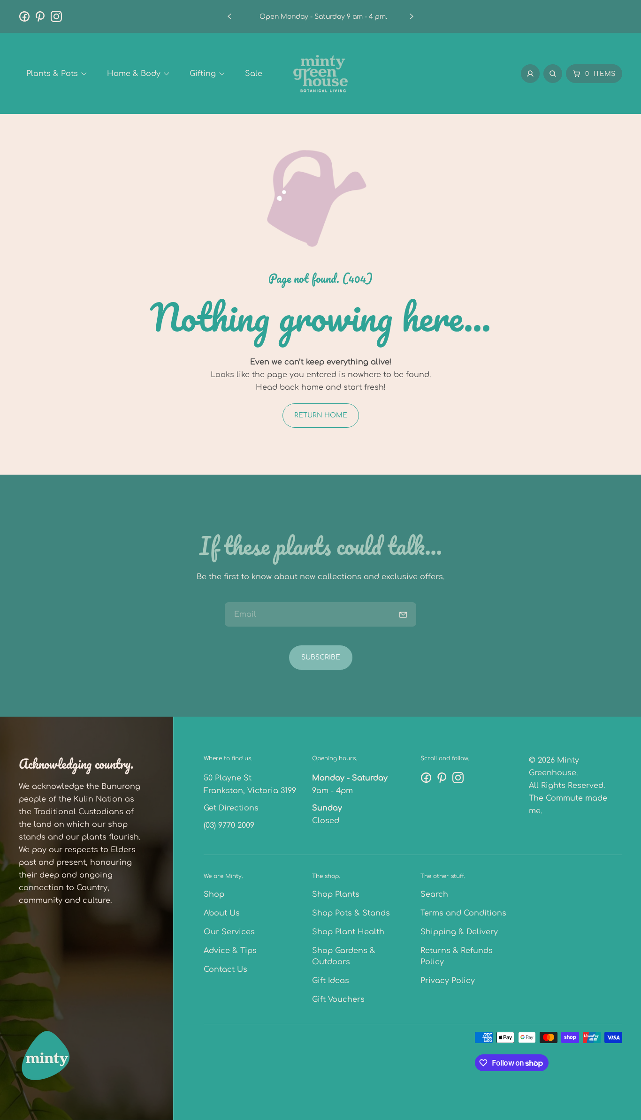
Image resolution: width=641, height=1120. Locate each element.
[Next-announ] (411, 16)
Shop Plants (335, 894)
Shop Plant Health (348, 932)
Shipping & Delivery (459, 932)
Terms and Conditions (463, 913)
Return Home (320, 415)
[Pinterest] (40, 16)
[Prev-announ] (229, 16)
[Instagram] (56, 16)
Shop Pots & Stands (351, 913)
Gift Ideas (330, 980)
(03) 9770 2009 (229, 825)
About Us (222, 913)
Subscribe (320, 657)
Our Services (229, 932)
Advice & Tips (230, 950)
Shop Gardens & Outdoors (343, 956)
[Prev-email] (403, 614)
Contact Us (225, 969)
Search (434, 894)
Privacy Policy (447, 980)
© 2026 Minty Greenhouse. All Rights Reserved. (567, 773)
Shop (214, 894)
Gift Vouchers (338, 999)
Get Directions (231, 808)
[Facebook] (24, 16)
